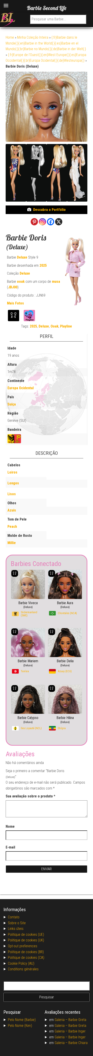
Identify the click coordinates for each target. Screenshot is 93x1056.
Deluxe (22, 257)
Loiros (12, 472)
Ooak (54, 326)
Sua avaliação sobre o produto (30, 796)
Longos (13, 483)
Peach (12, 526)
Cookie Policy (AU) (21, 963)
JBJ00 (12, 287)
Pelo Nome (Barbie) (22, 1020)
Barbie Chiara (78, 1043)
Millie (11, 543)
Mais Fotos (15, 303)
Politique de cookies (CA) (26, 957)
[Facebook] (50, 221)
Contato (13, 917)
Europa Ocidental (20, 388)
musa (56, 281)
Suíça (11, 404)
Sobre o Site (17, 923)
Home (10, 37)
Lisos (11, 494)
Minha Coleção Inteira (32, 37)
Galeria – (61, 1020)
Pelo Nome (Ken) (20, 1025)
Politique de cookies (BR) (26, 952)
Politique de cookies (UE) (26, 934)
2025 (43, 265)
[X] (58, 221)
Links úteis (15, 928)
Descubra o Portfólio (49, 209)
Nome (10, 826)
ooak (21, 281)
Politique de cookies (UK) (26, 940)
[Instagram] (42, 221)
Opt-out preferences (22, 946)
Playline (66, 326)
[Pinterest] (34, 221)
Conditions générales (23, 969)
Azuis (11, 510)
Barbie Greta (77, 1020)
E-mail (10, 847)
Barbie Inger (77, 1031)
